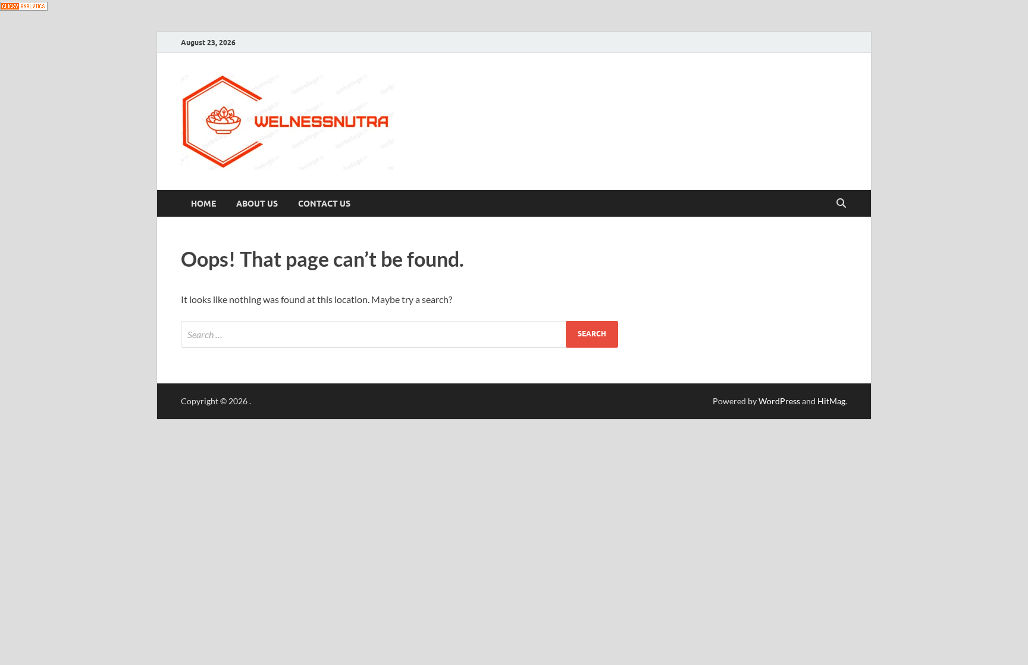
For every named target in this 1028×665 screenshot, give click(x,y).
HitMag (831, 401)
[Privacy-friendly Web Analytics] (24, 7)
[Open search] (841, 203)
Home (203, 203)
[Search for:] (399, 334)
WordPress (779, 401)
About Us (257, 203)
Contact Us (324, 203)
